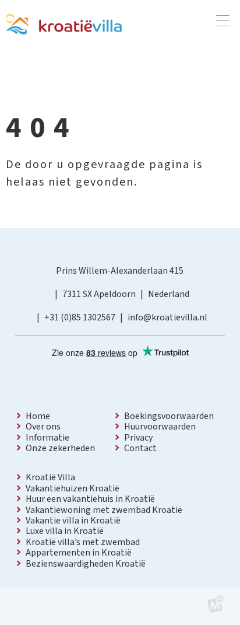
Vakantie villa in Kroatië (73, 520)
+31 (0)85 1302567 (79, 317)
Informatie (47, 437)
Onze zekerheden (60, 448)
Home (38, 416)
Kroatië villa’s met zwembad (83, 542)
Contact (140, 448)
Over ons (43, 426)
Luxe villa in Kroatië (65, 531)
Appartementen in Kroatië (79, 552)
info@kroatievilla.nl (167, 317)
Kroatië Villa (50, 477)
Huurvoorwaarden (160, 426)
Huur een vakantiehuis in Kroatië (90, 499)
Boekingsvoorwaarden (169, 416)
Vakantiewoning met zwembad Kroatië (104, 510)
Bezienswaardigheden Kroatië (86, 563)
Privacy (138, 437)
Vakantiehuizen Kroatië (72, 488)
